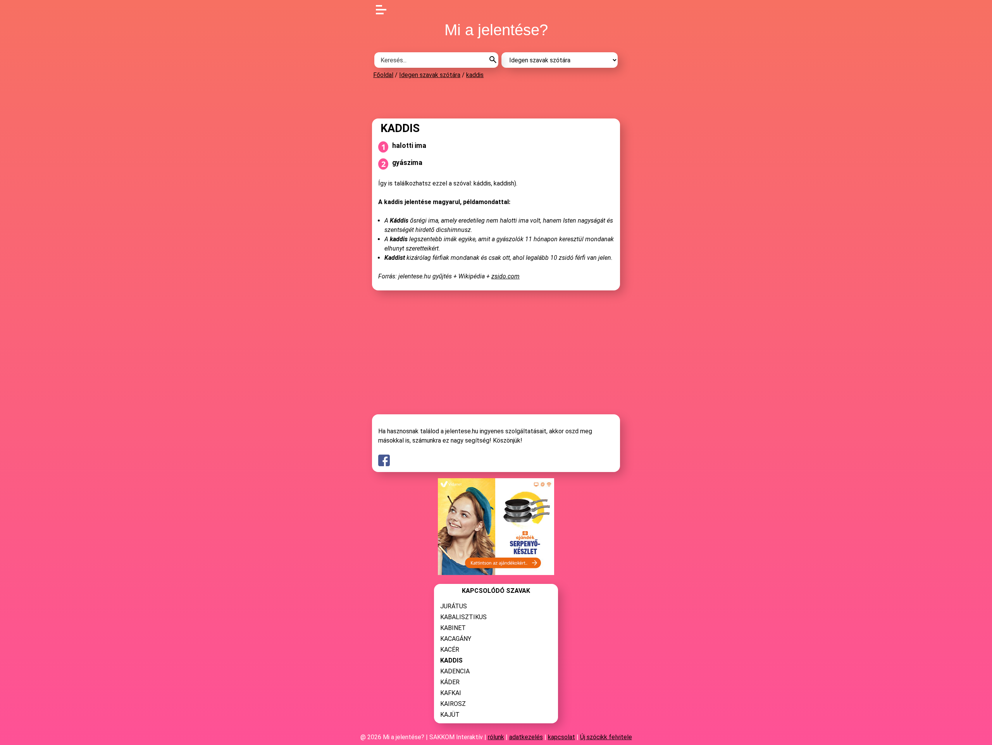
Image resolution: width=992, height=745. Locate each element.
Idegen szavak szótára (429, 75)
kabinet (453, 628)
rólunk (496, 737)
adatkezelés (526, 737)
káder (450, 682)
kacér (449, 649)
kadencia (455, 671)
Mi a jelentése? (496, 29)
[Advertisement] (496, 98)
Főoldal (383, 75)
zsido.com (505, 276)
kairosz (453, 703)
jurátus (453, 606)
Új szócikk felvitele (606, 737)
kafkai (450, 693)
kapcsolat (561, 737)
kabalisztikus (463, 617)
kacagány (455, 638)
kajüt (450, 714)
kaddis (475, 75)
